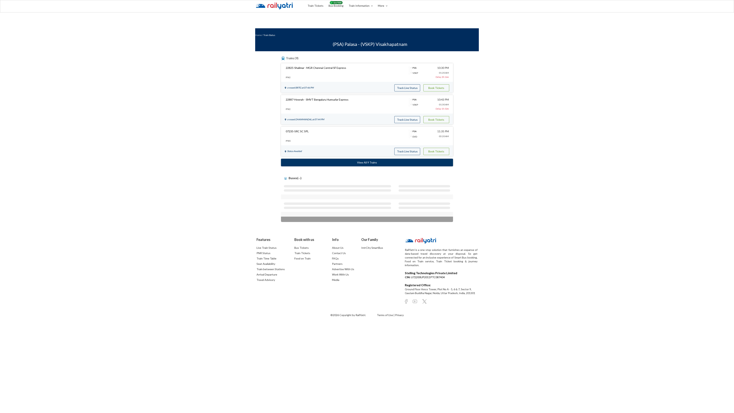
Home (258, 35)
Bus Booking (336, 5)
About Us (337, 247)
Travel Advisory (266, 279)
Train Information (359, 5)
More (381, 5)
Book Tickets (436, 87)
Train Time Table (266, 258)
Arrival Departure (267, 274)
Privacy (399, 315)
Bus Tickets (301, 247)
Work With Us (340, 274)
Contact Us (339, 253)
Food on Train (302, 258)
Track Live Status (407, 87)
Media (335, 279)
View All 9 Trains (367, 162)
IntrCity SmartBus (372, 247)
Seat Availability (266, 263)
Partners (337, 263)
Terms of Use (385, 315)
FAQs (335, 258)
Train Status (269, 35)
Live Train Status (267, 247)
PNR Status (263, 253)
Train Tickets (315, 5)
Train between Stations (271, 269)
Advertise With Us (343, 269)
